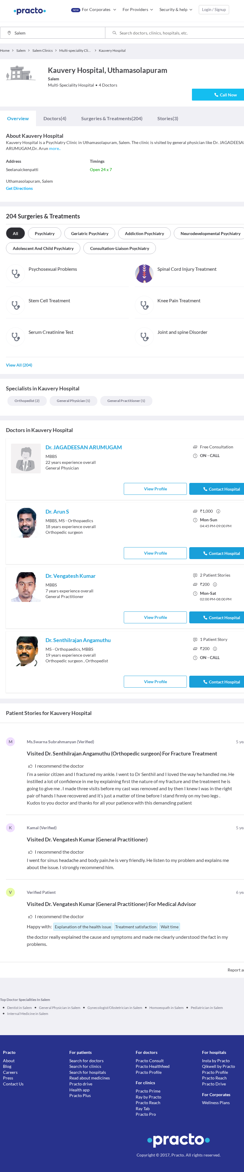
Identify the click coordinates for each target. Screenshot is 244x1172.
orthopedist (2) (27, 400)
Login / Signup (214, 9)
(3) (167, 118)
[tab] (18, 118)
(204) (112, 118)
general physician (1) (73, 400)
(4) (54, 118)
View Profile (155, 488)
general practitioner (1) (126, 400)
